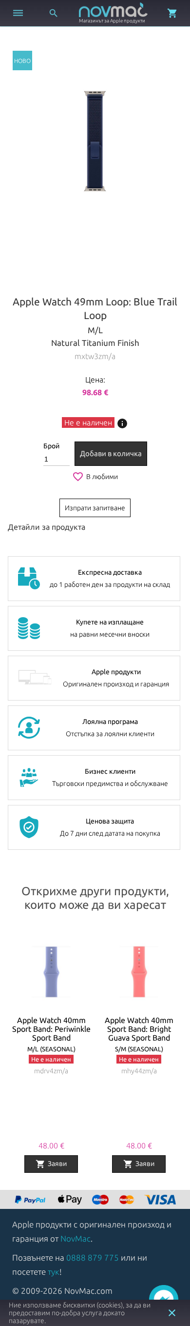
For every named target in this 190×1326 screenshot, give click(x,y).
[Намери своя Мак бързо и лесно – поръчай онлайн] (31, 1200)
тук (53, 1271)
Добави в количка (111, 453)
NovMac (75, 1238)
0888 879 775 (92, 1257)
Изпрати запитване (95, 508)
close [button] (172, 1313)
